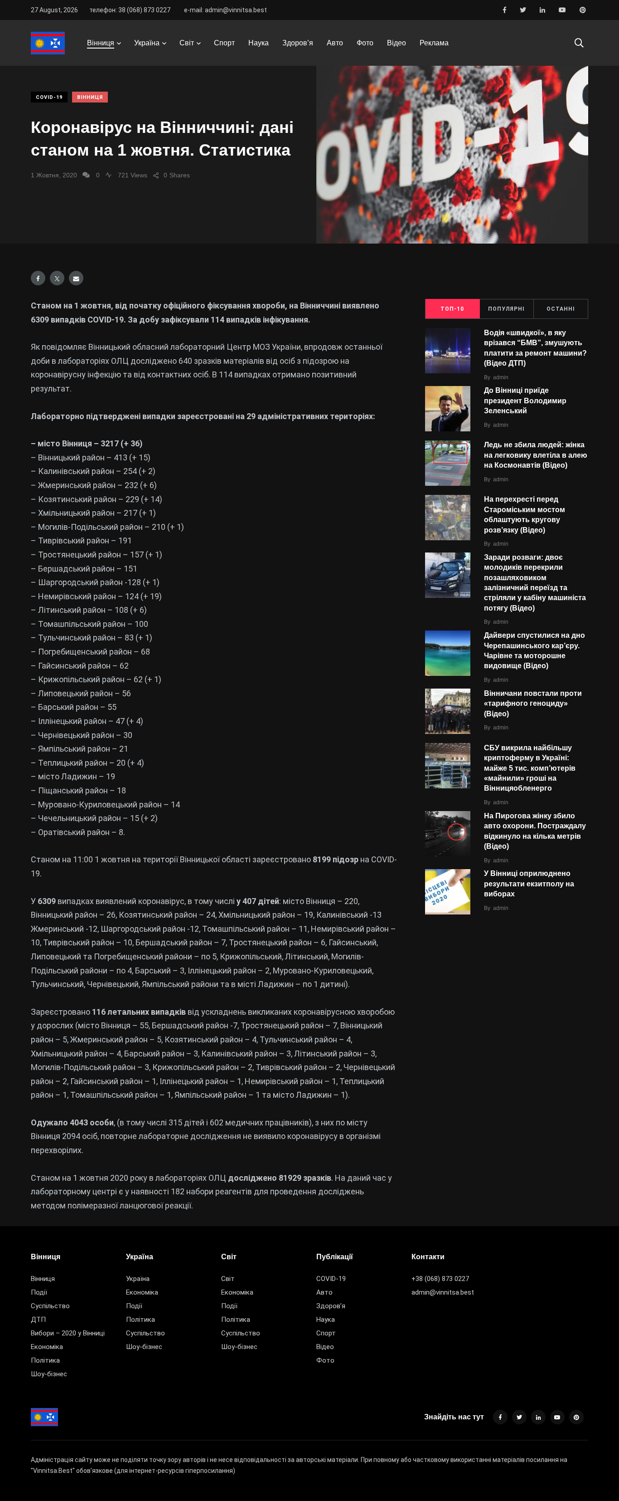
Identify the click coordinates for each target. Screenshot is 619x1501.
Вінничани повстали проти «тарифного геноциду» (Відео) (533, 703)
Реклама (434, 43)
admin (500, 377)
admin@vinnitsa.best (442, 1292)
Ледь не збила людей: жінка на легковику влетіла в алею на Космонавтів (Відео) (535, 455)
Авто (335, 43)
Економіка (47, 1347)
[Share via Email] (76, 278)
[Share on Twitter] (57, 278)
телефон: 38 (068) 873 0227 (129, 10)
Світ (186, 43)
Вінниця (100, 43)
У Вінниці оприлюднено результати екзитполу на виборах (529, 884)
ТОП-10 (452, 309)
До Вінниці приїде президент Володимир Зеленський (525, 401)
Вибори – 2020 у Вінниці (68, 1333)
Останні (560, 309)
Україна (147, 43)
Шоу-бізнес (49, 1374)
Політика (45, 1360)
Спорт (224, 43)
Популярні (506, 309)
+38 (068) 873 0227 (440, 1279)
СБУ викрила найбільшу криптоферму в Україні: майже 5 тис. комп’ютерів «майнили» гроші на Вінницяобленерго (529, 768)
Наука (258, 43)
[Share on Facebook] (38, 278)
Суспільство (50, 1306)
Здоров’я (297, 43)
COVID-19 (49, 97)
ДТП (38, 1319)
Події (39, 1292)
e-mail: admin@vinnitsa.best (225, 10)
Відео (396, 43)
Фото (365, 43)
